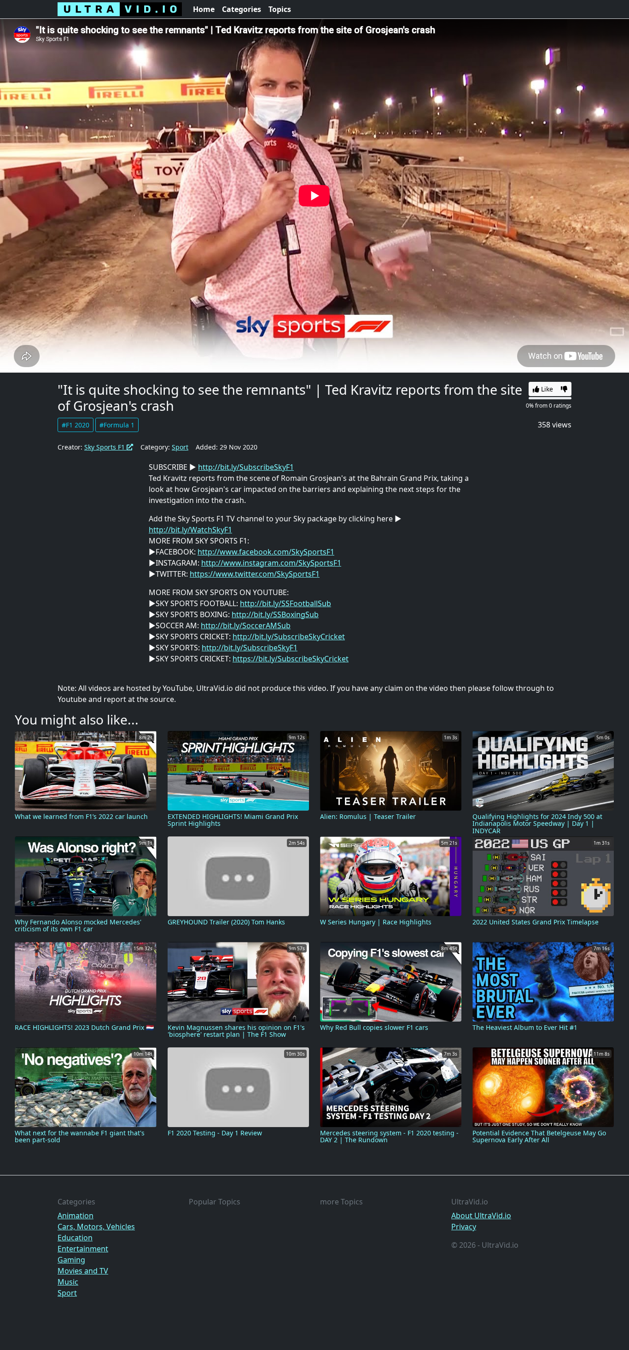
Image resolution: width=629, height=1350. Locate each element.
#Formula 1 (116, 425)
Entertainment (83, 1249)
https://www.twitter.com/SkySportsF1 (255, 574)
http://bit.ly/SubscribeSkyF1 (246, 467)
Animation (75, 1215)
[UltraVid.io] (120, 9)
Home (204, 9)
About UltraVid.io (481, 1215)
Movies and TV (83, 1271)
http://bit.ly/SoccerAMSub (246, 625)
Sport (180, 447)
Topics (279, 9)
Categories (241, 9)
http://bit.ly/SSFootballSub (285, 603)
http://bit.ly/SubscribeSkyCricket (289, 636)
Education (75, 1238)
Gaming (71, 1260)
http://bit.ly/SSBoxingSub (275, 614)
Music (68, 1282)
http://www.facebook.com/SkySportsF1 (266, 552)
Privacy (463, 1226)
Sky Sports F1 (105, 447)
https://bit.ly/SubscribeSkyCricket (291, 659)
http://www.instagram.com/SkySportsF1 (271, 563)
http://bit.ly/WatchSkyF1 (190, 530)
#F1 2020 (75, 425)
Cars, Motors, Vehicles (96, 1226)
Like (546, 389)
